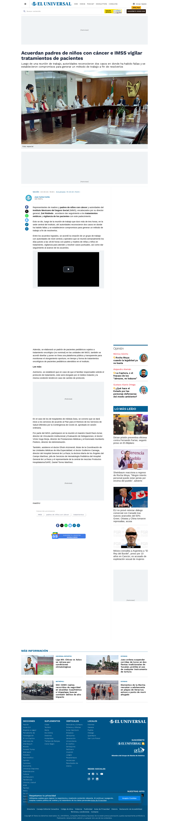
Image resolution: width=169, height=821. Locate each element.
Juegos (69, 755)
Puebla (90, 730)
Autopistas (49, 738)
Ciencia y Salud (29, 782)
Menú (25, 791)
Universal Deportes (31, 769)
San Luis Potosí (94, 738)
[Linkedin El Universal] (97, 779)
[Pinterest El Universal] (93, 779)
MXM (76, 4)
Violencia (78, 809)
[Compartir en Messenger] (27, 220)
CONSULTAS (113, 4)
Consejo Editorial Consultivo (48, 809)
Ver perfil (38, 199)
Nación (36, 192)
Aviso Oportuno (72, 730)
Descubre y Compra (74, 724)
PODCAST (90, 4)
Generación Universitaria (71, 739)
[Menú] (25, 4)
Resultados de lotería (72, 764)
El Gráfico (70, 744)
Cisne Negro (49, 744)
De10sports (70, 747)
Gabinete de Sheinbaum (28, 742)
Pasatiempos (71, 758)
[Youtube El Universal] (101, 774)
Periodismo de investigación (29, 734)
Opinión (118, 348)
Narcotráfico (28, 758)
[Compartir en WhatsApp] (27, 215)
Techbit (26, 788)
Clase (47, 724)
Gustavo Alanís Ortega (124, 384)
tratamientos (78, 514)
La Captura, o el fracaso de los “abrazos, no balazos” (125, 376)
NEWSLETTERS (101, 4)
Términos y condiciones (80, 812)
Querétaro (92, 735)
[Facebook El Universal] (93, 774)
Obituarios (70, 735)
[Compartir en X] (27, 211)
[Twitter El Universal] (97, 774)
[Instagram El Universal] (89, 779)
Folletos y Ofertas (73, 727)
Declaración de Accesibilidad (130, 809)
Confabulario (28, 777)
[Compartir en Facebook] (27, 207)
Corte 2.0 (27, 727)
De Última (49, 733)
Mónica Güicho (120, 354)
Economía (27, 766)
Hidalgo (91, 733)
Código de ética (67, 809)
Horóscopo (70, 760)
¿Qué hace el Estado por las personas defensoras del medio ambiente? (125, 392)
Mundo (26, 747)
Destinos (48, 735)
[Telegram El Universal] (89, 774)
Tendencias (27, 780)
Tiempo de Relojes (52, 741)
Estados (26, 755)
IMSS (40, 514)
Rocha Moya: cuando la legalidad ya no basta (125, 360)
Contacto (94, 812)
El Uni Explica (29, 738)
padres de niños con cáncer (57, 514)
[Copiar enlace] (27, 224)
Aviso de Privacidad (102, 809)
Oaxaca (91, 727)
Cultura (26, 774)
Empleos (69, 733)
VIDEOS (82, 4)
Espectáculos (28, 771)
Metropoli (27, 752)
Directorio (31, 809)
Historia (114, 809)
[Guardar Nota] (27, 229)
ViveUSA (69, 752)
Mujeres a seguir (29, 730)
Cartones (26, 763)
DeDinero (70, 749)
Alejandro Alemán (122, 369)
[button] (136, 11)
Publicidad (88, 809)
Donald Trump (29, 749)
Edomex (91, 724)
